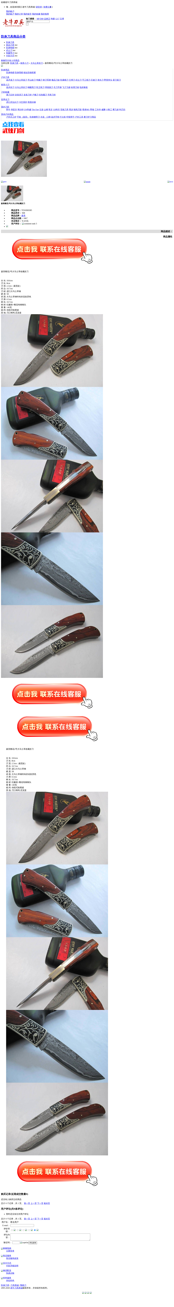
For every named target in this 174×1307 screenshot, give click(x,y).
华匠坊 (14, 109)
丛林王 (47, 19)
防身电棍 (10, 48)
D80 (42, 19)
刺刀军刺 (47, 80)
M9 (38, 19)
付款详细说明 (12, 1266)
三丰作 (98, 109)
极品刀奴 (56, 80)
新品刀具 (10, 45)
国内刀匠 (5, 107)
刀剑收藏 (5, 92)
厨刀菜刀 (117, 80)
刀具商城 (15, 1285)
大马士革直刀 (21, 80)
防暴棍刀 (64, 80)
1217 (57, 19)
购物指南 (7, 1248)
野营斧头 (108, 80)
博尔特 (20, 109)
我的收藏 (36, 14)
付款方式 (10, 56)
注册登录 (10, 1251)
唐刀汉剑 (10, 95)
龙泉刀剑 (28, 95)
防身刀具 (10, 42)
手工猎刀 (86, 80)
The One (35, 109)
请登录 (39, 7)
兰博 (62, 19)
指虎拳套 (84, 87)
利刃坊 (122, 109)
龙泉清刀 (19, 95)
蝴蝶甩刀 (32, 87)
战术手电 (55, 117)
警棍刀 (23, 1285)
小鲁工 (109, 109)
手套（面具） (23, 117)
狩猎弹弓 (70, 117)
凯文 (51, 109)
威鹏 (103, 109)
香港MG (86, 109)
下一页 (40, 1203)
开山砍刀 (32, 80)
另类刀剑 (52, 95)
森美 (23, 216)
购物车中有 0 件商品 (10, 60)
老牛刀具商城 (16, 1288)
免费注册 (47, 7)
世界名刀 (5, 99)
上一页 (34, 1203)
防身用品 (5, 70)
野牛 (8, 109)
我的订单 (19, 14)
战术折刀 (10, 87)
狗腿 (53, 19)
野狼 (92, 109)
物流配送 (7, 1270)
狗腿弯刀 (10, 53)
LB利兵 (56, 109)
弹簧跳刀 (49, 87)
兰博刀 (72, 80)
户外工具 (79, 117)
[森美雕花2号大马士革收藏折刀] (24, 180)
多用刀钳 (75, 87)
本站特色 (10, 1280)
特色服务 (7, 1278)
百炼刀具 (64, 109)
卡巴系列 (23, 102)
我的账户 (10, 11)
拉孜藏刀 (43, 95)
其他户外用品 (7, 114)
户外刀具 (5, 77)
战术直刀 (10, 80)
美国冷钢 (32, 102)
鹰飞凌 (116, 109)
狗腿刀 (39, 80)
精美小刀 (24, 63)
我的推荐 (45, 14)
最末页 (47, 1203)
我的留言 (27, 14)
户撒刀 (35, 95)
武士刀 (9, 50)
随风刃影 (78, 109)
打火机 (63, 117)
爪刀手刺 (58, 87)
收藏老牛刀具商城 (9, 2)
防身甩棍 (19, 72)
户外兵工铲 (11, 117)
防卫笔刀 (40, 87)
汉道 (41, 109)
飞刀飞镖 (66, 87)
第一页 (27, 1203)
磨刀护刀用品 (90, 117)
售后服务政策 (12, 1258)
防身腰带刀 (35, 117)
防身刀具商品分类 (13, 36)
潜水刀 (100, 80)
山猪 (46, 109)
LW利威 (27, 109)
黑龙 (71, 109)
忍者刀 (94, 80)
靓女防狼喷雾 (30, 72)
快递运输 (10, 1273)
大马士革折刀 (37, 63)
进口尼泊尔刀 (12, 102)
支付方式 (7, 1263)
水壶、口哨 (45, 117)
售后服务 (7, 1256)
